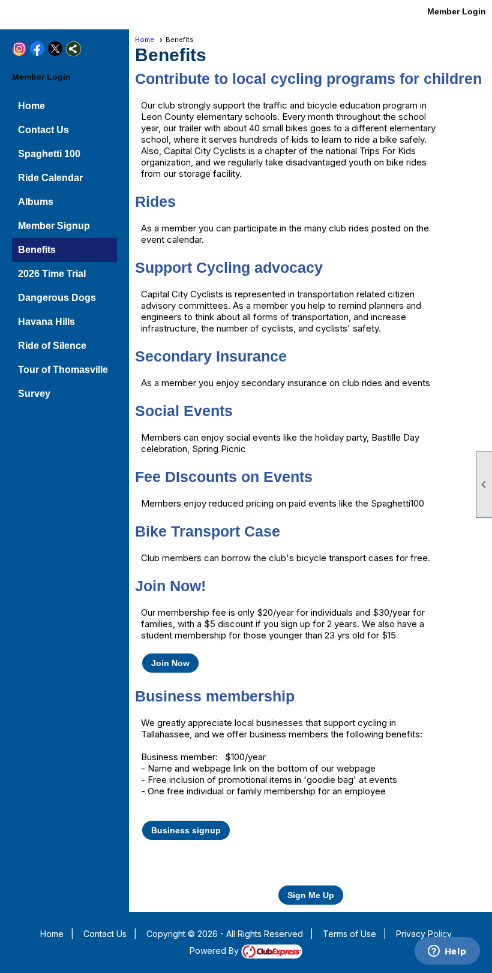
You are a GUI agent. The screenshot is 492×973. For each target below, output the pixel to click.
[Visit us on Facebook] (31, 13)
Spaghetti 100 (49, 154)
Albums (35, 202)
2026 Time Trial (52, 274)
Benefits (37, 250)
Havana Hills (46, 322)
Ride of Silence (52, 346)
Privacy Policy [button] (424, 934)
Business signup (186, 830)
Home (31, 106)
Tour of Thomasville (63, 370)
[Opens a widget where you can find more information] (447, 952)
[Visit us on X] (49, 13)
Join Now (170, 663)
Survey (34, 393)
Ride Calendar (50, 178)
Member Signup (54, 226)
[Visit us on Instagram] (13, 13)
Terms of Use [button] (349, 934)
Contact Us (43, 130)
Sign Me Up (310, 895)
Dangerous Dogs (57, 298)
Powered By (215, 950)
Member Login (456, 11)
